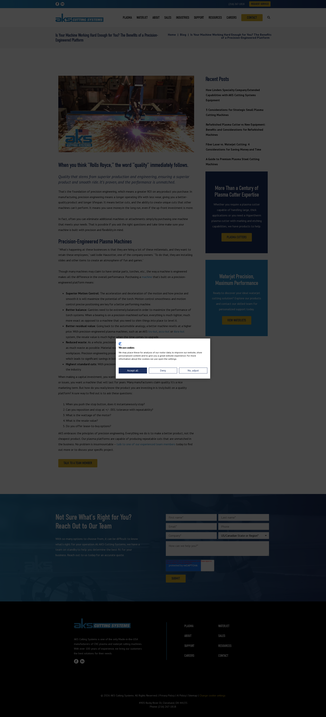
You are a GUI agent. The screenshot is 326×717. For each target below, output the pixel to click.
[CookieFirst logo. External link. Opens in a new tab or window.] (120, 343)
